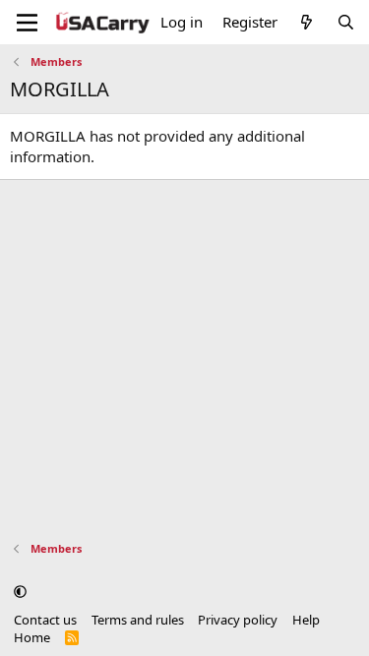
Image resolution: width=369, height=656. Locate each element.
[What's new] (306, 22)
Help (306, 619)
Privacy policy (237, 619)
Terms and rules (138, 619)
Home (32, 637)
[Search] (346, 22)
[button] (20, 591)
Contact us (45, 619)
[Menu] (27, 22)
